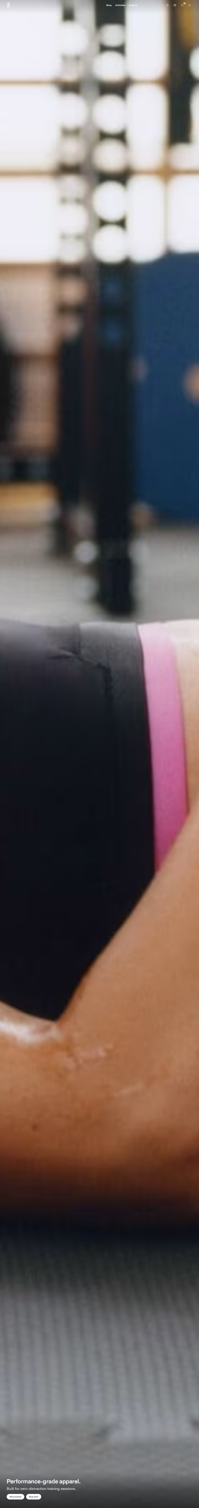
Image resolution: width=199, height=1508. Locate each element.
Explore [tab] (133, 5)
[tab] (167, 5)
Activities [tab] (120, 5)
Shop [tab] (109, 5)
